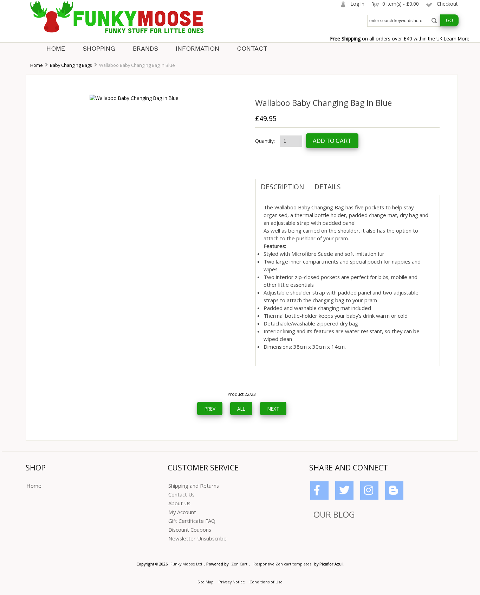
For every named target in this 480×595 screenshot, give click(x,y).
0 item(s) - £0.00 (400, 3)
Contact (252, 48)
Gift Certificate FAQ (191, 520)
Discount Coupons (189, 529)
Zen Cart (239, 563)
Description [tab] (282, 186)
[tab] (351, 183)
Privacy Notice (232, 581)
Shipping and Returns (193, 485)
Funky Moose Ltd (186, 563)
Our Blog (334, 514)
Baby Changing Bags (71, 65)
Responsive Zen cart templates (282, 563)
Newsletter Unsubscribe (197, 538)
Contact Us (181, 494)
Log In (357, 3)
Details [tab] (327, 186)
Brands (145, 48)
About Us (179, 503)
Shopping (99, 48)
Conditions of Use (266, 581)
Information (197, 48)
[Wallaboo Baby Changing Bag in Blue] (134, 98)
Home (55, 48)
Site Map (205, 581)
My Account (182, 511)
